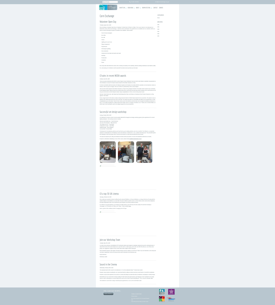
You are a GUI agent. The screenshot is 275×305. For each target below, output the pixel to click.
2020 (158, 33)
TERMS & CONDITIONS (136, 293)
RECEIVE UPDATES (108, 293)
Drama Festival (146, 8)
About (137, 8)
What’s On (122, 8)
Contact (155, 8)
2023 (158, 29)
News (158, 17)
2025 (158, 26)
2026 (158, 24)
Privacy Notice (134, 296)
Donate (161, 8)
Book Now (130, 8)
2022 (158, 31)
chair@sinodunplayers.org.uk (135, 138)
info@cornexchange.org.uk (162, 1)
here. (130, 206)
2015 (158, 35)
